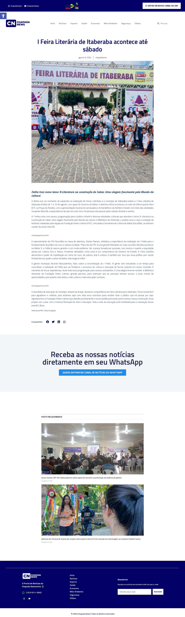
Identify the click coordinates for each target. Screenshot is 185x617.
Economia (95, 23)
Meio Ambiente (110, 23)
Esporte (73, 23)
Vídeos (138, 23)
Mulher (46, 472)
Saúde (84, 23)
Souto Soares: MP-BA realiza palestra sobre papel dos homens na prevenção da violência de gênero (81, 477)
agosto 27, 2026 (47, 481)
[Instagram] (24, 599)
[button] (3, 16)
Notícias (62, 23)
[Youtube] (29, 599)
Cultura (46, 533)
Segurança (126, 23)
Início (52, 23)
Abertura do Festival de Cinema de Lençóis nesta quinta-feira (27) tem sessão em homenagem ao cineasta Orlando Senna (90, 538)
